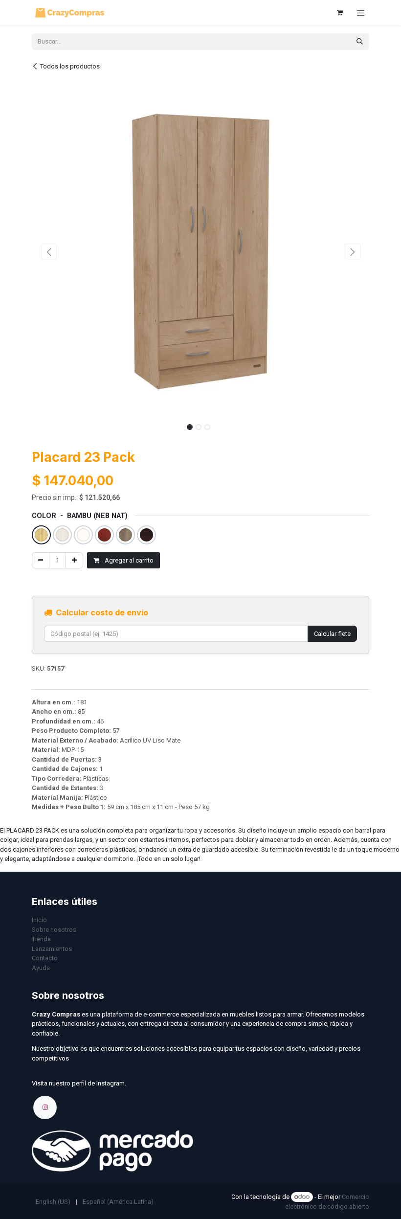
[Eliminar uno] (40, 560)
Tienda (41, 939)
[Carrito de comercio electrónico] (340, 12)
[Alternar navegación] (361, 13)
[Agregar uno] (74, 560)
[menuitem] (53, 1202)
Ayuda (41, 967)
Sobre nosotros (54, 929)
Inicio (39, 920)
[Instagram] (45, 1107)
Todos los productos (70, 66)
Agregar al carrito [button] (128, 560)
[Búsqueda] (359, 41)
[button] (49, 251)
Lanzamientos (52, 948)
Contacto (45, 958)
